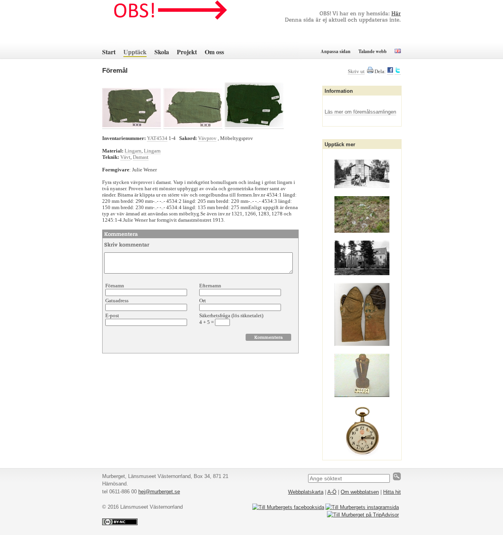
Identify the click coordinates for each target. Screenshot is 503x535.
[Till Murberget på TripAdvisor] (363, 515)
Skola (161, 51)
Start (109, 51)
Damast (141, 157)
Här (396, 14)
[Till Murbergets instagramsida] (362, 507)
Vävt (125, 157)
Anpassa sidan (336, 51)
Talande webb (372, 51)
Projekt (187, 51)
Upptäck (135, 51)
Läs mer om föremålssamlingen (360, 112)
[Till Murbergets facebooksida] (288, 507)
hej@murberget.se (159, 492)
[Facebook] (390, 71)
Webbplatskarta (305, 492)
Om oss (214, 51)
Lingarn (133, 151)
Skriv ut (356, 71)
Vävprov (207, 138)
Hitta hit (392, 492)
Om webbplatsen (360, 492)
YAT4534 (157, 138)
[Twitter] (398, 71)
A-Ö (331, 492)
